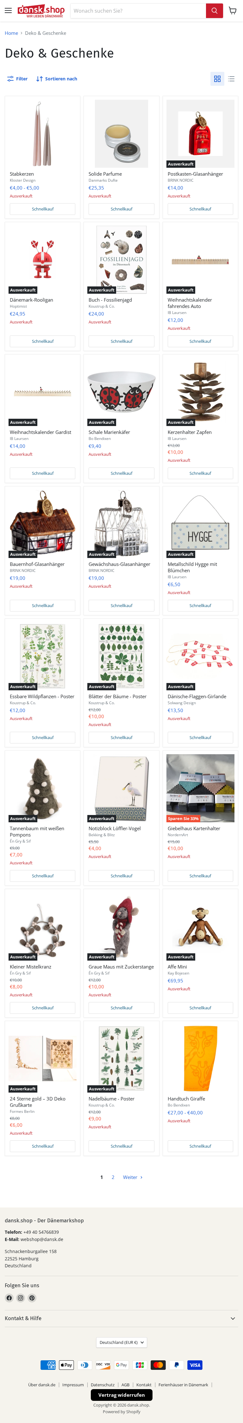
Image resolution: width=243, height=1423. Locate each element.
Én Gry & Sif (20, 841)
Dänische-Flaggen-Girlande (197, 696)
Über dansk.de (41, 1385)
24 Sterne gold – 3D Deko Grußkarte (37, 1101)
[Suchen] (214, 10)
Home (11, 33)
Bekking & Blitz (102, 834)
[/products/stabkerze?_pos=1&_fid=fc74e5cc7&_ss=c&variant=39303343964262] (43, 134)
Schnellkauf (42, 209)
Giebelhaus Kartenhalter (194, 828)
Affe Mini (177, 966)
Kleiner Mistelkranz (30, 966)
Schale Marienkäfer (109, 432)
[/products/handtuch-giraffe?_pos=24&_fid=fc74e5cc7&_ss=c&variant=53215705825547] (200, 1059)
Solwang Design (182, 702)
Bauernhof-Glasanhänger (37, 564)
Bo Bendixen (100, 438)
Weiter (131, 1177)
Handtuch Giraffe (186, 1098)
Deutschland (119, 1342)
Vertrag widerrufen (121, 1395)
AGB (125, 1385)
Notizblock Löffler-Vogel (115, 828)
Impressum (73, 1385)
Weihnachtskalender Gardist (40, 432)
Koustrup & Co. (102, 306)
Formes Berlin (22, 1111)
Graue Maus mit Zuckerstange (121, 966)
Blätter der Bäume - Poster (117, 696)
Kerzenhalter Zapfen (190, 432)
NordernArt (178, 834)
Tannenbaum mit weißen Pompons (37, 831)
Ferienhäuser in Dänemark (183, 1385)
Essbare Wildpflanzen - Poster (42, 696)
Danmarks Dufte (103, 180)
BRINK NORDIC (181, 180)
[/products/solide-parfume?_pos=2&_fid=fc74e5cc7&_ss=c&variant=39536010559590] (121, 134)
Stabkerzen (22, 174)
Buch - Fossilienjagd (110, 300)
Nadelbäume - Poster (111, 1098)
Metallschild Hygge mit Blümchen (192, 567)
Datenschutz (103, 1385)
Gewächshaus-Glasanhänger (119, 564)
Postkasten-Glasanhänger (195, 174)
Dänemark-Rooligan (31, 300)
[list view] (231, 79)
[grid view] (217, 79)
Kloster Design (22, 180)
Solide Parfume (105, 174)
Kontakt (144, 1385)
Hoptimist (18, 306)
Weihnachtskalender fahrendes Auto (190, 303)
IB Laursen (177, 312)
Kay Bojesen (178, 973)
